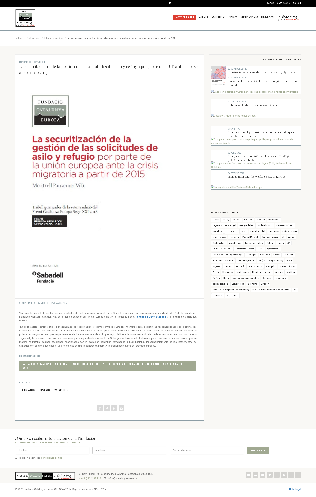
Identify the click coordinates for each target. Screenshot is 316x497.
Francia (280, 243)
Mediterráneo (243, 272)
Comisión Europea (270, 237)
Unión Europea (61, 390)
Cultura (270, 243)
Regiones (267, 278)
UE (283, 237)
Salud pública (238, 284)
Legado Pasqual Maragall (224, 225)
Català (270, 3)
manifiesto (252, 284)
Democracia (274, 220)
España (276, 255)
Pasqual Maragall (250, 237)
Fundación (267, 17)
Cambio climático (265, 225)
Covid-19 (265, 284)
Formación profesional (223, 260)
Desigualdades (246, 225)
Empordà (240, 266)
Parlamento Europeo (245, 249)
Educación (288, 255)
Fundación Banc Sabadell (151, 316)
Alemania (228, 266)
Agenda (203, 17)
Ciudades (260, 220)
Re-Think (237, 220)
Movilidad (291, 272)
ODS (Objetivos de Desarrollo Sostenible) (271, 290)
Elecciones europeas (262, 272)
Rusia (289, 260)
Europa (216, 220)
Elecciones (274, 231)
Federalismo (280, 278)
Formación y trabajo (254, 243)
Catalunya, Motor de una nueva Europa (253, 105)
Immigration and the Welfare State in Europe (257, 176)
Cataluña (248, 220)
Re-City (226, 220)
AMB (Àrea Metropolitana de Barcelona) (231, 290)
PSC (295, 290)
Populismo (265, 255)
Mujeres (216, 266)
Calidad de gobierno (246, 260)
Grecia (216, 272)
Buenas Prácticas (287, 266)
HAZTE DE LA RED (184, 17)
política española (220, 284)
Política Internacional (222, 249)
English (297, 3)
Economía (234, 237)
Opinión (233, 17)
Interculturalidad (257, 231)
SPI (288, 243)
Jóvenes (279, 272)
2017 (244, 231)
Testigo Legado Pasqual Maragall (228, 255)
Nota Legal (295, 489)
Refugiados (45, 390)
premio (291, 237)
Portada (19, 38)
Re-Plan (216, 278)
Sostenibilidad (219, 243)
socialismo (218, 295)
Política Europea (28, 390)
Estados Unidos (255, 266)
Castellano (283, 3)
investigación (235, 243)
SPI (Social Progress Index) (271, 260)
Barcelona (217, 231)
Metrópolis (271, 266)
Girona (261, 249)
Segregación (232, 295)
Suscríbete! (258, 450)
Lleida (226, 278)
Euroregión (252, 255)
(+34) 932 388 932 (91, 478)
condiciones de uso (51, 457)
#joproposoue (273, 249)
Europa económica (285, 225)
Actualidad (218, 17)
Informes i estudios (53, 38)
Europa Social (232, 231)
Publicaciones (249, 17)
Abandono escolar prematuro (245, 278)
